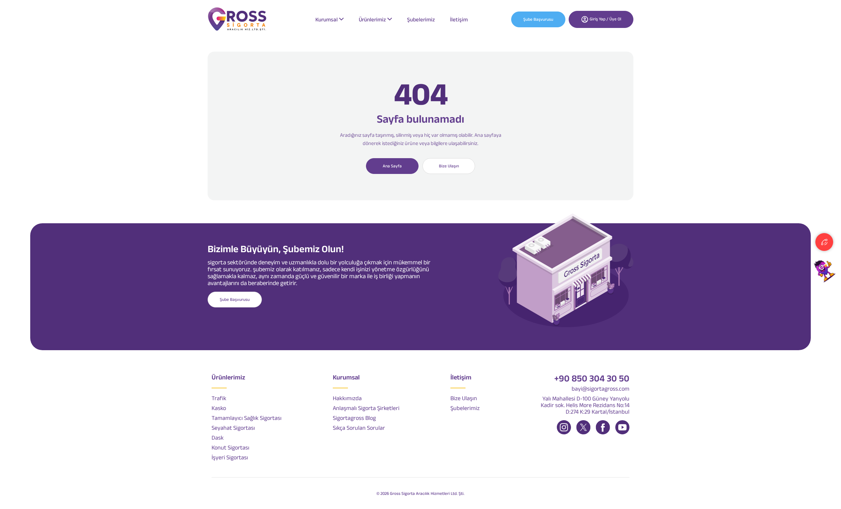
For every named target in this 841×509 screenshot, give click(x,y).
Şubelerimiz (421, 19)
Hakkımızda (347, 398)
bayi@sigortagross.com (600, 388)
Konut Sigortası (230, 447)
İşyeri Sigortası (230, 457)
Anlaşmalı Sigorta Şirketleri (366, 408)
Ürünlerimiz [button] (372, 19)
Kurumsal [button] (326, 19)
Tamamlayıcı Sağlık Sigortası (247, 418)
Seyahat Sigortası (233, 427)
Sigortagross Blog (354, 418)
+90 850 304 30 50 (591, 378)
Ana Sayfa (392, 165)
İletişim (459, 19)
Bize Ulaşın (449, 165)
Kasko (219, 408)
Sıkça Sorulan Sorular (359, 427)
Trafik (219, 398)
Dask (218, 437)
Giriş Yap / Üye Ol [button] (605, 18)
